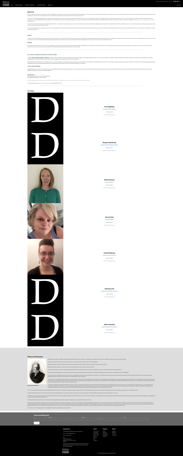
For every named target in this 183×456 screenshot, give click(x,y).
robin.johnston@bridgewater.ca (109, 332)
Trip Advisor (114, 435)
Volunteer (104, 432)
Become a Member (159, 1)
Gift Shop (104, 436)
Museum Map (96, 433)
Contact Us (170, 1)
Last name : (83, 417)
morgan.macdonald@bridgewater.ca (109, 150)
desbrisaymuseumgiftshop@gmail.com (144, 19)
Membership (105, 433)
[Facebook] (174, 1)
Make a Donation (165, 1)
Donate (104, 431)
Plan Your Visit (96, 431)
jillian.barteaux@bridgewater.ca (109, 187)
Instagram (114, 432)
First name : (50, 417)
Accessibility (95, 432)
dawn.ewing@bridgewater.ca (109, 225)
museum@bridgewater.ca (46, 83)
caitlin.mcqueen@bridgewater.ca (109, 260)
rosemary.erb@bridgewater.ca (109, 296)
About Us (95, 437)
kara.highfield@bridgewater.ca (109, 114)
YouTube (114, 433)
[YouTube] (178, 1)
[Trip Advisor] (180, 1)
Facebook (114, 431)
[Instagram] (176, 1)
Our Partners (105, 435)
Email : (125, 417)
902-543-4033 (68, 435)
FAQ (94, 438)
